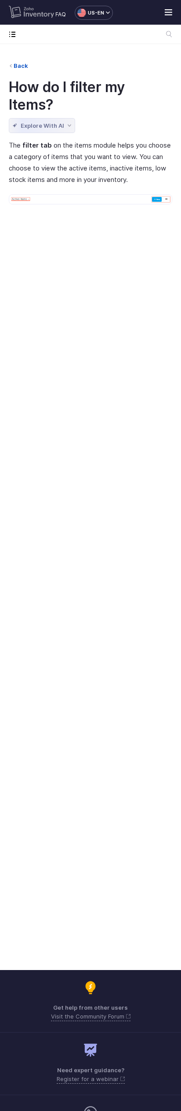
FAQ (60, 14)
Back (21, 65)
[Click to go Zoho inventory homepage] (31, 13)
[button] (89, 13)
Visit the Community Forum (88, 1016)
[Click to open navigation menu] (14, 34)
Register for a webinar (88, 1078)
